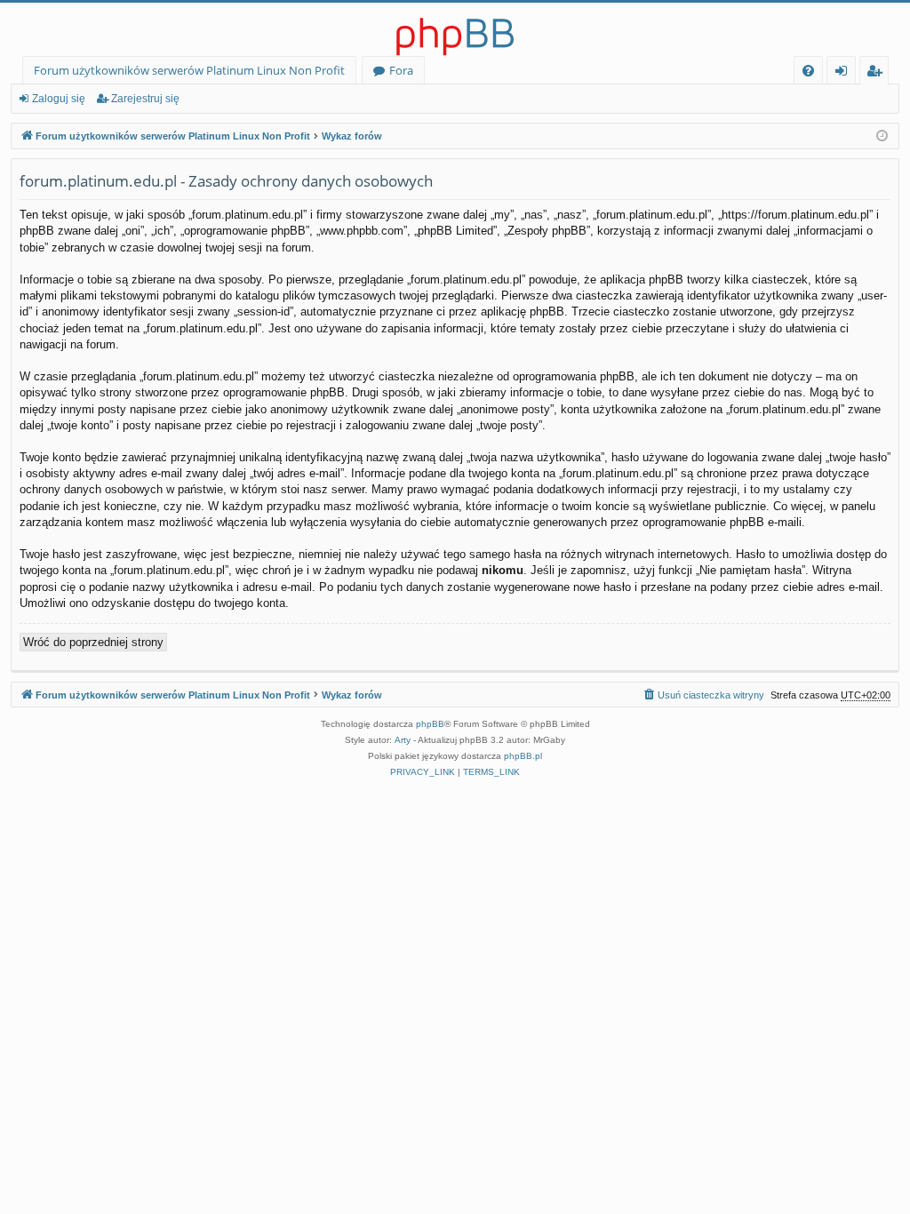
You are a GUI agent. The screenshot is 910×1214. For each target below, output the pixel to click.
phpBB (430, 724)
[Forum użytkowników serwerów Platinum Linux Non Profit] (455, 29)
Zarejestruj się (145, 98)
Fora (401, 70)
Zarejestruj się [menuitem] (878, 73)
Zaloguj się (58, 98)
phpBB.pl (523, 756)
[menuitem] (808, 70)
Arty (403, 740)
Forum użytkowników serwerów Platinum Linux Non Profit (189, 70)
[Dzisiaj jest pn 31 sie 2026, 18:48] (882, 136)
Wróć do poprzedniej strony (93, 642)
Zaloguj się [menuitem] (844, 73)
